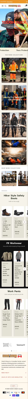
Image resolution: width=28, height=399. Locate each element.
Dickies (16, 312)
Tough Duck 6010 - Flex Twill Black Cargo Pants (6, 317)
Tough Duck (6, 312)
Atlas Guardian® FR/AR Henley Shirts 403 (6, 271)
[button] (24, 222)
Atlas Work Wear (5, 264)
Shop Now (6, 1)
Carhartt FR (17, 264)
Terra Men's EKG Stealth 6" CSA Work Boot (19, 224)
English (13, 386)
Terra (16, 219)
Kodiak (4, 219)
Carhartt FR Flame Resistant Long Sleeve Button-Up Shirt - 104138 (18, 272)
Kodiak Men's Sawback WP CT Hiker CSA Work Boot (7, 226)
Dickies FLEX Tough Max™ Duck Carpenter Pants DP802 (19, 318)
